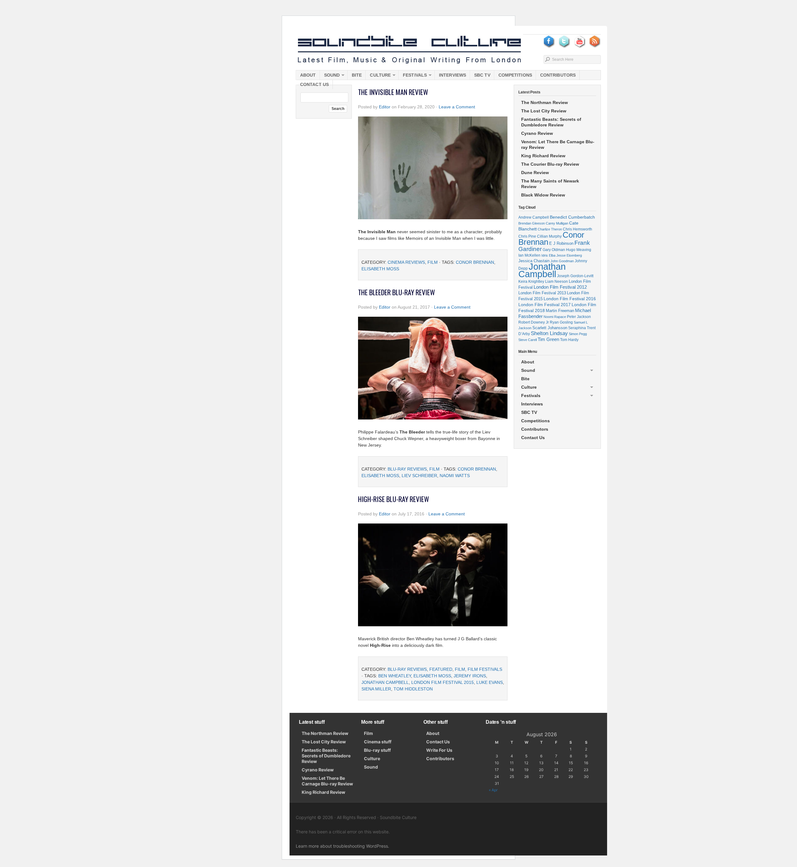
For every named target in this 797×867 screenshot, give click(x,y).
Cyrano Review (537, 133)
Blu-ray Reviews (407, 469)
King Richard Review (543, 155)
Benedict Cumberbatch (572, 217)
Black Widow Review (543, 194)
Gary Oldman (554, 250)
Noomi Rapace (555, 317)
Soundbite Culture (409, 49)
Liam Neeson (556, 281)
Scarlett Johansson (549, 327)
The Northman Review (544, 102)
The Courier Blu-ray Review (550, 164)
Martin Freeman (560, 310)
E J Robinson (561, 243)
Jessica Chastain (533, 260)
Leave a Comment (457, 106)
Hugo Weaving (578, 250)
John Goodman (562, 261)
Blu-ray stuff (377, 750)
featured (440, 669)
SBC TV (482, 75)
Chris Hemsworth (577, 229)
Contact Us (314, 84)
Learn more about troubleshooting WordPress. (342, 846)
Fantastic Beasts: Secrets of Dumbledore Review (551, 122)
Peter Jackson (579, 317)
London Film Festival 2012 (560, 287)
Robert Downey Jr (533, 322)
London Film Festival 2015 (442, 682)
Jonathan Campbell (385, 682)
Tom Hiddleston (413, 688)
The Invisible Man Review (393, 92)
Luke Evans (489, 682)
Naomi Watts (455, 475)
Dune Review (535, 172)
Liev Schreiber (419, 475)
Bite (357, 75)
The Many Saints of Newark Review (550, 183)
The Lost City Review (543, 110)
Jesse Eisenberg (569, 255)
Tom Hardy (569, 340)
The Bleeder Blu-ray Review (396, 292)
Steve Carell (527, 340)
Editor (384, 106)
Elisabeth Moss (380, 268)
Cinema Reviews (406, 262)
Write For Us (439, 750)
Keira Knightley (531, 281)
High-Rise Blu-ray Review (393, 499)
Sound (330, 76)
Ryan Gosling (561, 322)
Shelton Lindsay (549, 333)
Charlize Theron (550, 229)
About (308, 75)
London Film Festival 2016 (570, 298)
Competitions (515, 75)
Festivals (413, 76)
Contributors (558, 75)
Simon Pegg (578, 334)
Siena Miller (376, 688)
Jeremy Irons (470, 675)
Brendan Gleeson (531, 223)
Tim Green (548, 339)
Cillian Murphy (549, 236)
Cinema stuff (377, 741)
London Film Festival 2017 (544, 304)
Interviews (452, 75)
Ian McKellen (529, 255)
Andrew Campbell (533, 217)
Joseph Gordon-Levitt (575, 276)
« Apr (493, 790)
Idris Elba (548, 255)
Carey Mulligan (557, 223)
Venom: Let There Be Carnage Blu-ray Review (557, 144)
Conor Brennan (475, 262)
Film (432, 262)
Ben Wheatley (394, 675)
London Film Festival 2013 (542, 293)
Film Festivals (485, 669)
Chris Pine (527, 236)
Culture (378, 76)
